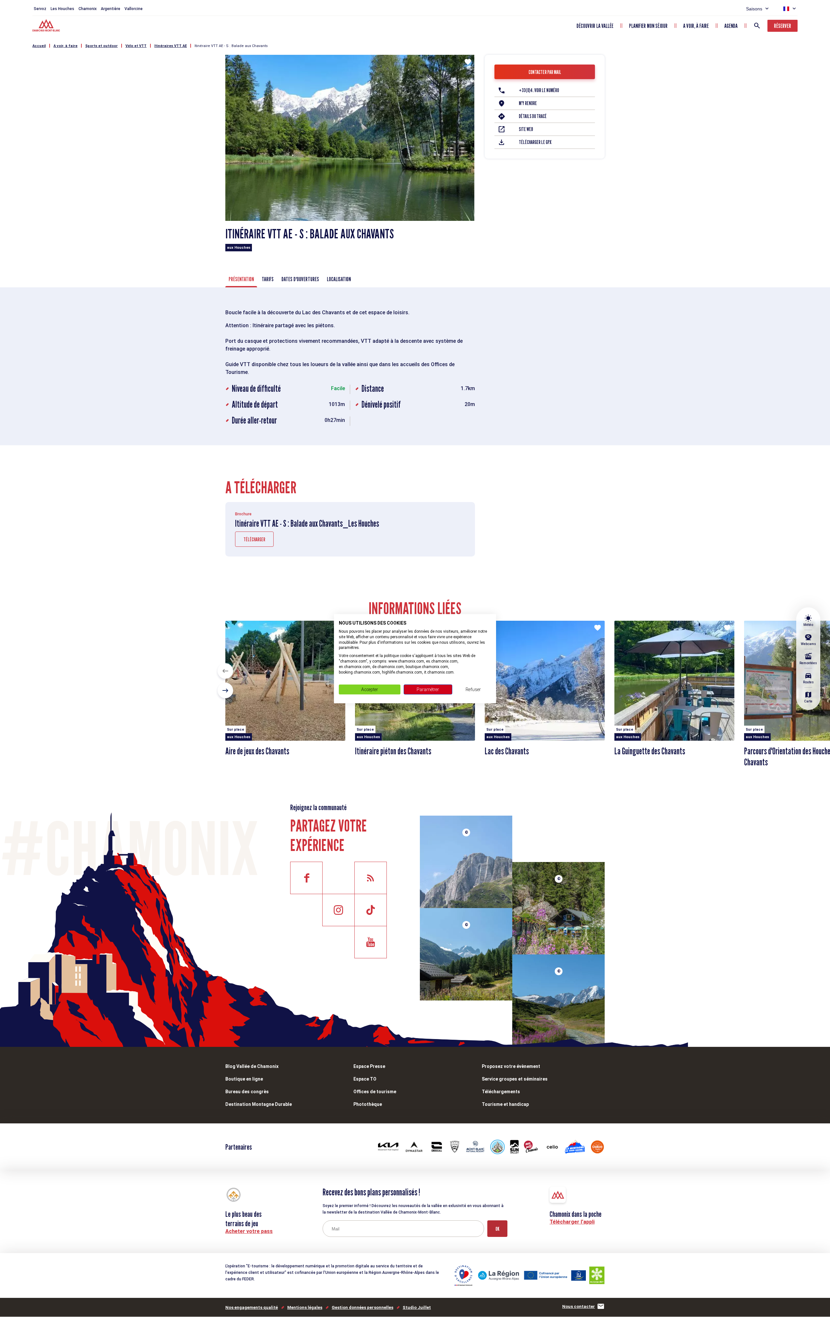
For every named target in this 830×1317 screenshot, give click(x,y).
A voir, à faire (696, 25)
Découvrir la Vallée (594, 25)
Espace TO (364, 1079)
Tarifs (268, 279)
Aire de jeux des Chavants (257, 751)
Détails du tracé (533, 116)
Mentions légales (304, 1307)
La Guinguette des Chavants (649, 751)
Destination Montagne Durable (258, 1104)
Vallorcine (133, 8)
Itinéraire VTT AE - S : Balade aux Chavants (231, 46)
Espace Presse (369, 1066)
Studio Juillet (417, 1307)
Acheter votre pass (249, 1231)
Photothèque (367, 1104)
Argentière (110, 8)
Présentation (241, 279)
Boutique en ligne (244, 1079)
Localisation (339, 279)
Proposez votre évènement (511, 1066)
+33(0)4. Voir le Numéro (539, 90)
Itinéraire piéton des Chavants (393, 751)
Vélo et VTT (136, 46)
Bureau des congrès (247, 1091)
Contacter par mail (544, 72)
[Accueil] (46, 26)
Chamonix (87, 8)
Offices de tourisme (374, 1091)
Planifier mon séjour (648, 25)
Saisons (754, 8)
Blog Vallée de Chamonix (252, 1066)
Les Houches (62, 8)
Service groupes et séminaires (515, 1079)
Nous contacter (578, 1306)
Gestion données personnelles (362, 1307)
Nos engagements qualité (251, 1307)
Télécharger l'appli (572, 1222)
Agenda (731, 25)
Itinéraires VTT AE (170, 46)
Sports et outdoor (101, 46)
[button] (225, 671)
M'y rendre (528, 103)
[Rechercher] (757, 26)
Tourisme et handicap (505, 1104)
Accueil (39, 46)
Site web (526, 129)
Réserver (782, 25)
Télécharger (254, 539)
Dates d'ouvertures (300, 279)
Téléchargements (501, 1091)
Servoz (40, 8)
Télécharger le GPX (535, 142)
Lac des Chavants (507, 751)
